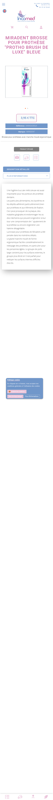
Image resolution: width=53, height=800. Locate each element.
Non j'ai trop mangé (15, 396)
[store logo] (26, 16)
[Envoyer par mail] (17, 157)
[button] (25, 108)
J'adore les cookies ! (18, 391)
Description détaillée (18, 169)
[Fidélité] (46, 797)
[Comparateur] (20, 797)
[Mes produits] (7, 797)
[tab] (26, 169)
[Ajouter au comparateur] (26, 157)
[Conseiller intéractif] (33, 797)
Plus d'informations (31, 396)
